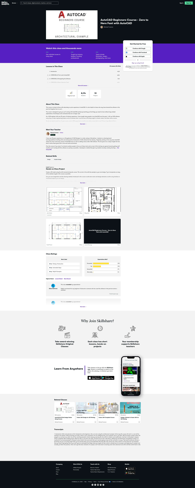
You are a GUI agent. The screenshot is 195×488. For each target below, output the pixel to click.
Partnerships (76, 469)
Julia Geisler (49, 213)
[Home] (5, 3)
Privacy (90, 481)
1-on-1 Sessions (111, 471)
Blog (57, 474)
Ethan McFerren (53, 288)
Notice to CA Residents (118, 481)
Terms (95, 481)
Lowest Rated (58, 278)
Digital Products (111, 469)
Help (85, 481)
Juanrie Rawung (88, 244)
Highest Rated (50, 278)
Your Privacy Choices (103, 481)
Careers (58, 469)
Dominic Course (53, 305)
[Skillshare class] (64, 408)
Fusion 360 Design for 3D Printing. (86, 417)
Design (49, 159)
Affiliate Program (77, 467)
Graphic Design (57, 159)
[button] (189, 3)
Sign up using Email (138, 63)
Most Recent (67, 278)
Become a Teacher (94, 467)
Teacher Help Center (95, 469)
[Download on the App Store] (94, 378)
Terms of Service (144, 65)
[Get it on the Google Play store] (108, 378)
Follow (61, 132)
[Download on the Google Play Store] (132, 473)
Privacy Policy (128, 67)
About (57, 467)
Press (57, 471)
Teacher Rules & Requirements (97, 471)
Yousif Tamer (49, 244)
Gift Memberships (112, 467)
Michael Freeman (108, 27)
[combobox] (39, 3)
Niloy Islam (87, 213)
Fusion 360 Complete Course (106, 417)
